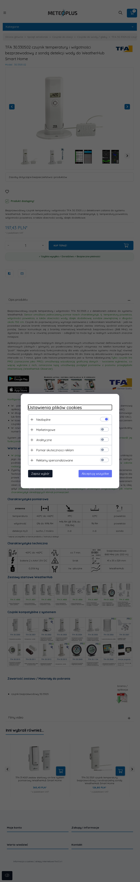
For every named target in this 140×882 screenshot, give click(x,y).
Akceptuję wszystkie (95, 473)
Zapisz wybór (40, 473)
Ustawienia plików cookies (55, 407)
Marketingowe (45, 429)
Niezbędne (43, 419)
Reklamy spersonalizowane (54, 460)
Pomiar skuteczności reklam (55, 450)
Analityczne (44, 440)
